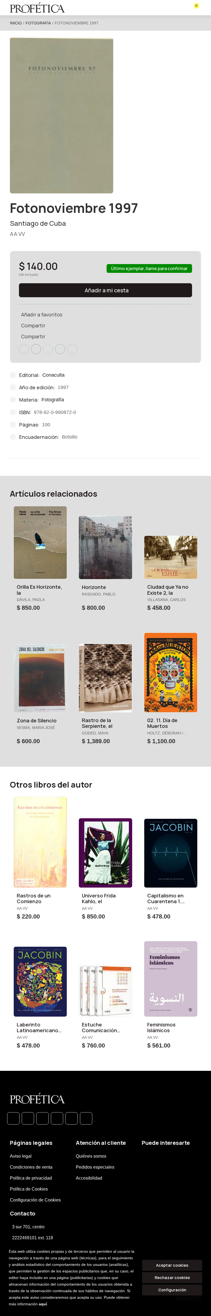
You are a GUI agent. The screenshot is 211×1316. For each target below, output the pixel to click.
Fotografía (38, 23)
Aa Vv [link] (17, 234)
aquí (43, 1304)
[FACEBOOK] (28, 1118)
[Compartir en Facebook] (24, 349)
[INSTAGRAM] (57, 1118)
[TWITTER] (42, 1118)
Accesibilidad (89, 1178)
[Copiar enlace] (72, 349)
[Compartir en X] (36, 349)
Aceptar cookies (172, 1265)
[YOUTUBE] (86, 1118)
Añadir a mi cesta (107, 290)
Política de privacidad (31, 1178)
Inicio (16, 23)
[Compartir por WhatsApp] (48, 349)
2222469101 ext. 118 (32, 1237)
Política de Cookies (29, 1189)
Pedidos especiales (95, 1167)
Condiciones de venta (31, 1167)
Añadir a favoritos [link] (41, 314)
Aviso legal (21, 1156)
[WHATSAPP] (13, 1118)
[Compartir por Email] (60, 349)
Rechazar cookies (172, 1277)
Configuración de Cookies (35, 1200)
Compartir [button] (33, 325)
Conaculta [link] (53, 375)
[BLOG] (71, 1118)
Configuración (172, 1289)
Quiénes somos (91, 1156)
